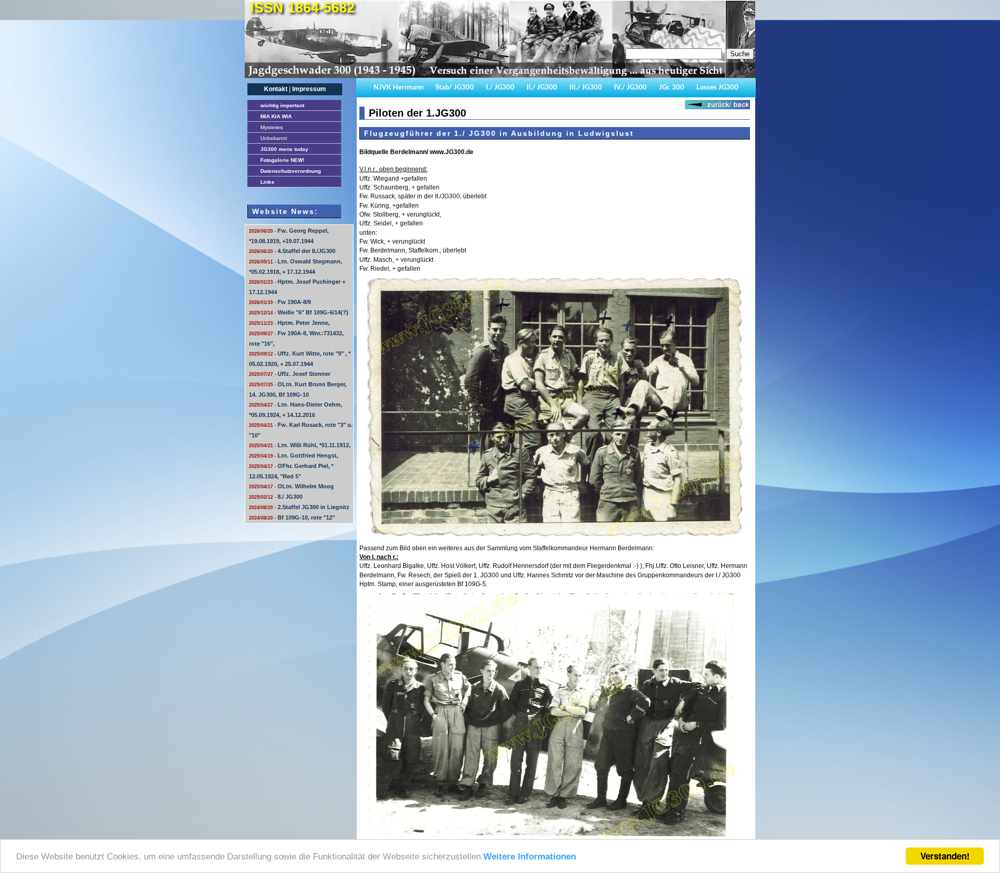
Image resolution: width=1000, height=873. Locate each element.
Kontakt (276, 89)
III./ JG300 (585, 87)
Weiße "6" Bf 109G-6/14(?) (298, 312)
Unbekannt (273, 138)
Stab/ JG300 (454, 87)
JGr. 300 (671, 87)
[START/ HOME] (497, 76)
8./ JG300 (276, 497)
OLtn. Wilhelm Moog (291, 486)
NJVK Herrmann (398, 87)
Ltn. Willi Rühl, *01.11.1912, (300, 445)
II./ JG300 (542, 87)
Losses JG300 (717, 87)
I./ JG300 (500, 87)
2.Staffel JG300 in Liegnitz (299, 507)
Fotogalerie (282, 160)
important (282, 105)
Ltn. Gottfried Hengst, (293, 455)
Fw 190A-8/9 (280, 302)
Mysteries (271, 127)
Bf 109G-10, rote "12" (292, 517)
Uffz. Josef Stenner (289, 374)
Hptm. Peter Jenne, (289, 323)
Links (267, 182)
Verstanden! (945, 856)
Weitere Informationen (529, 857)
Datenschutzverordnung (290, 171)
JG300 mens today (284, 149)
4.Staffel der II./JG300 (292, 251)
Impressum (309, 89)
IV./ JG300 (630, 87)
